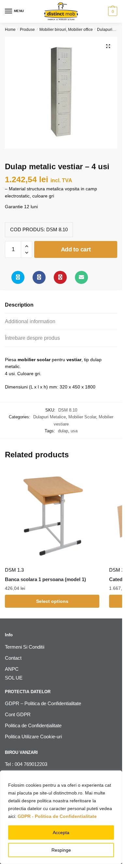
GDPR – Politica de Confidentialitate (43, 703)
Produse (27, 29)
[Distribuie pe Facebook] (39, 277)
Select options (52, 601)
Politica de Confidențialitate (33, 725)
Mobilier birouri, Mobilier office (66, 29)
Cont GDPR (18, 714)
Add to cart (76, 249)
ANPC (12, 669)
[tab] (61, 305)
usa (74, 430)
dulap (63, 430)
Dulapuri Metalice (49, 416)
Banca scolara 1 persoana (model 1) (45, 579)
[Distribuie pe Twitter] (17, 277)
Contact (13, 658)
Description (19, 305)
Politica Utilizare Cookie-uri (33, 736)
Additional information (30, 321)
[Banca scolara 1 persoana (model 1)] (52, 516)
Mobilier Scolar (82, 416)
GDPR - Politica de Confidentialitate (57, 816)
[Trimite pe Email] (81, 277)
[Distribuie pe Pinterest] (60, 277)
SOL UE (13, 677)
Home (10, 29)
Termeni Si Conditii (24, 647)
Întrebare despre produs (32, 338)
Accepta (61, 832)
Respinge (61, 850)
